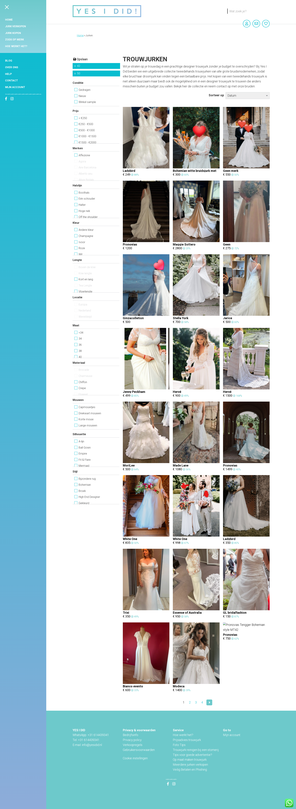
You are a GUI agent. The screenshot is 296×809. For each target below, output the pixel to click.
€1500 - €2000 (87, 142)
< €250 (83, 118)
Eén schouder (87, 198)
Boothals (84, 192)
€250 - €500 (86, 124)
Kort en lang (86, 279)
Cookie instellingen (135, 758)
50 (78, 73)
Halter (82, 204)
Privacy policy (132, 740)
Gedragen (84, 89)
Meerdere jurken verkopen (190, 764)
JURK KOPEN (13, 33)
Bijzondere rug (87, 478)
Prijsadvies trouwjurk (187, 740)
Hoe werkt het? (16, 46)
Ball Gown (85, 447)
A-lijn (81, 441)
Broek (82, 491)
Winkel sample (87, 102)
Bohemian (85, 484)
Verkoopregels (132, 745)
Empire (83, 453)
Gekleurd (84, 503)
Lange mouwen (88, 425)
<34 (81, 332)
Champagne (86, 236)
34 (80, 338)
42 (78, 66)
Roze (82, 248)
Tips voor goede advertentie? (192, 755)
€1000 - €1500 (87, 136)
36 (80, 344)
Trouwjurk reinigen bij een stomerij (196, 750)
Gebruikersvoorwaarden (139, 750)
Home (9, 19)
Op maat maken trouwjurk (190, 759)
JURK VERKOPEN (15, 26)
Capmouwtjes (87, 407)
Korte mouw (86, 419)
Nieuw (82, 96)
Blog (8, 60)
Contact (11, 80)
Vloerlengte (85, 291)
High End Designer (89, 497)
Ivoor (82, 242)
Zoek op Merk (14, 39)
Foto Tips (179, 745)
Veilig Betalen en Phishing (190, 769)
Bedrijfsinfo (130, 735)
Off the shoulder (88, 217)
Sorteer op (216, 95)
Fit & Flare (85, 459)
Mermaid (84, 465)
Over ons (11, 67)
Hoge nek (84, 211)
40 (80, 357)
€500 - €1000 (87, 130)
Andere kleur (86, 229)
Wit (80, 254)
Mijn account (15, 87)
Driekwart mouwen (90, 413)
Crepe (82, 388)
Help (8, 74)
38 (80, 351)
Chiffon (83, 382)
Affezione (84, 155)
